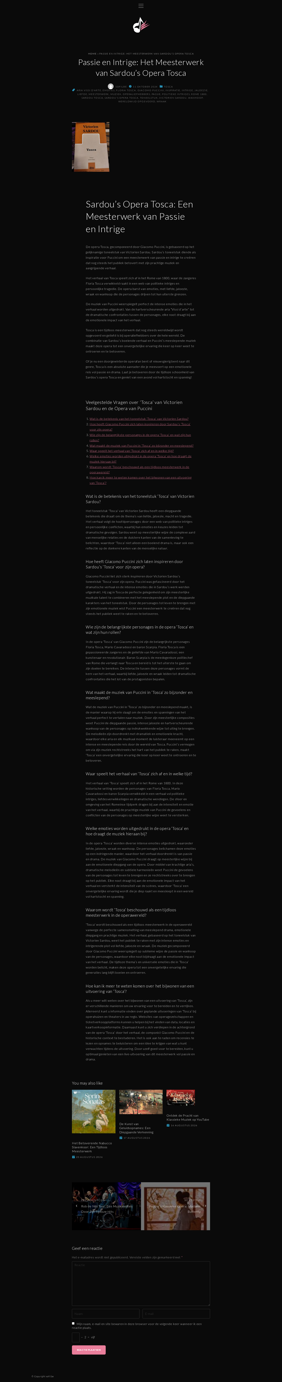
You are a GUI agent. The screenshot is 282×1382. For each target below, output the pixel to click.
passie (156, 94)
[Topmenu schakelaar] (141, 6)
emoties (109, 90)
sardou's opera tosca (122, 97)
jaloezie (201, 90)
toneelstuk (149, 97)
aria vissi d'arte (89, 90)
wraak (162, 101)
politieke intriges (176, 94)
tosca (168, 86)
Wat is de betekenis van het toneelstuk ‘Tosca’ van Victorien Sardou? (139, 418)
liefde (82, 94)
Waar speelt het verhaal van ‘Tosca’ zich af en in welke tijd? (132, 450)
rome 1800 (199, 94)
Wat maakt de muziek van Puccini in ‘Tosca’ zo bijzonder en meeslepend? (142, 445)
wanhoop (195, 97)
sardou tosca (92, 97)
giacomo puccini (151, 90)
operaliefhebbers (136, 94)
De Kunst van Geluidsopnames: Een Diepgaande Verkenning (136, 1128)
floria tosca (126, 90)
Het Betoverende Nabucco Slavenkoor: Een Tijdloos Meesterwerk (92, 1147)
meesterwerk (99, 94)
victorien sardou (173, 97)
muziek (115, 94)
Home (92, 53)
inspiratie (173, 90)
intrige (187, 90)
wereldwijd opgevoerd (136, 101)
